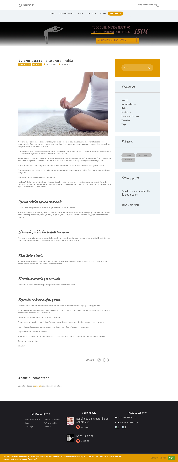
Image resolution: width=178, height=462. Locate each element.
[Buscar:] (137, 68)
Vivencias (125, 120)
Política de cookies (50, 423)
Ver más (163, 458)
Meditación (36, 64)
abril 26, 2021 (85, 441)
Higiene (124, 108)
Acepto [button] (171, 458)
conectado (38, 386)
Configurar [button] (154, 458)
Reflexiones (143, 155)
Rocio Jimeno (51, 64)
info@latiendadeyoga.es (129, 422)
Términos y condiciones (52, 420)
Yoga (123, 124)
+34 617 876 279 (129, 417)
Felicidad (128, 155)
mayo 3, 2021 (85, 427)
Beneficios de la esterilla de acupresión (135, 193)
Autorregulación (25, 64)
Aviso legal (29, 427)
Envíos (27, 423)
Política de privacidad (32, 420)
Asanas (124, 100)
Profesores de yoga (130, 116)
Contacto (47, 427)
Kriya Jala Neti (130, 205)
